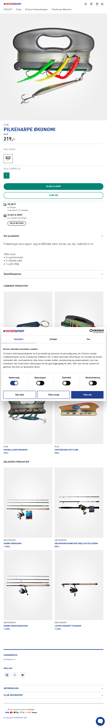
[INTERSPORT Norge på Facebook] (14, 675)
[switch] (40, 383)
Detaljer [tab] (53, 339)
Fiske (18, 9)
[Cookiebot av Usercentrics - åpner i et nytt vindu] (91, 331)
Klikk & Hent (53, 186)
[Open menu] (102, 4)
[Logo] (14, 4)
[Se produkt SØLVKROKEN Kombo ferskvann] (28, 508)
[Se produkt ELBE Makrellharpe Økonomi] (28, 414)
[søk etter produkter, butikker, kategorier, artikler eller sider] (85, 4)
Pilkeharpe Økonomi (61, 9)
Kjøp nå (53, 195)
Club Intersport (13, 695)
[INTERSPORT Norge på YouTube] (22, 675)
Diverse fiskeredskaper (36, 9)
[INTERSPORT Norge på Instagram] (7, 675)
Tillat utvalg (53, 395)
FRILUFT (8, 9)
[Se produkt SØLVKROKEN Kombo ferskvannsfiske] (28, 590)
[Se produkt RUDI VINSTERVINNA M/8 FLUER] (79, 414)
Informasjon (11, 688)
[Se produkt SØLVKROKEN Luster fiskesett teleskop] (79, 590)
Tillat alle (87, 395)
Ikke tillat (19, 395)
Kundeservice (9, 659)
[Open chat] (100, 721)
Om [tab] (88, 339)
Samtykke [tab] (18, 339)
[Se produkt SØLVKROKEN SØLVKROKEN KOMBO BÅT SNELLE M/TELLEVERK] (79, 508)
